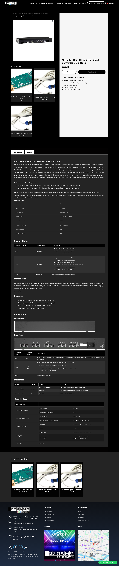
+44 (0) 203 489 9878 (97, 3)
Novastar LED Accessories (41, 13)
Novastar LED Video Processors (24, 13)
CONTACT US (82, 3)
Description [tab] (17, 152)
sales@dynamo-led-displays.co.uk (23, 523)
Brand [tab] (29, 152)
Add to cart (92, 72)
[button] (53, 3)
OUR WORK (68, 3)
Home (32, 3)
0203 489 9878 (17, 518)
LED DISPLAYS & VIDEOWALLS (44, 3)
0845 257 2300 (33, 518)
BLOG (75, 3)
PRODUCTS (60, 3)
